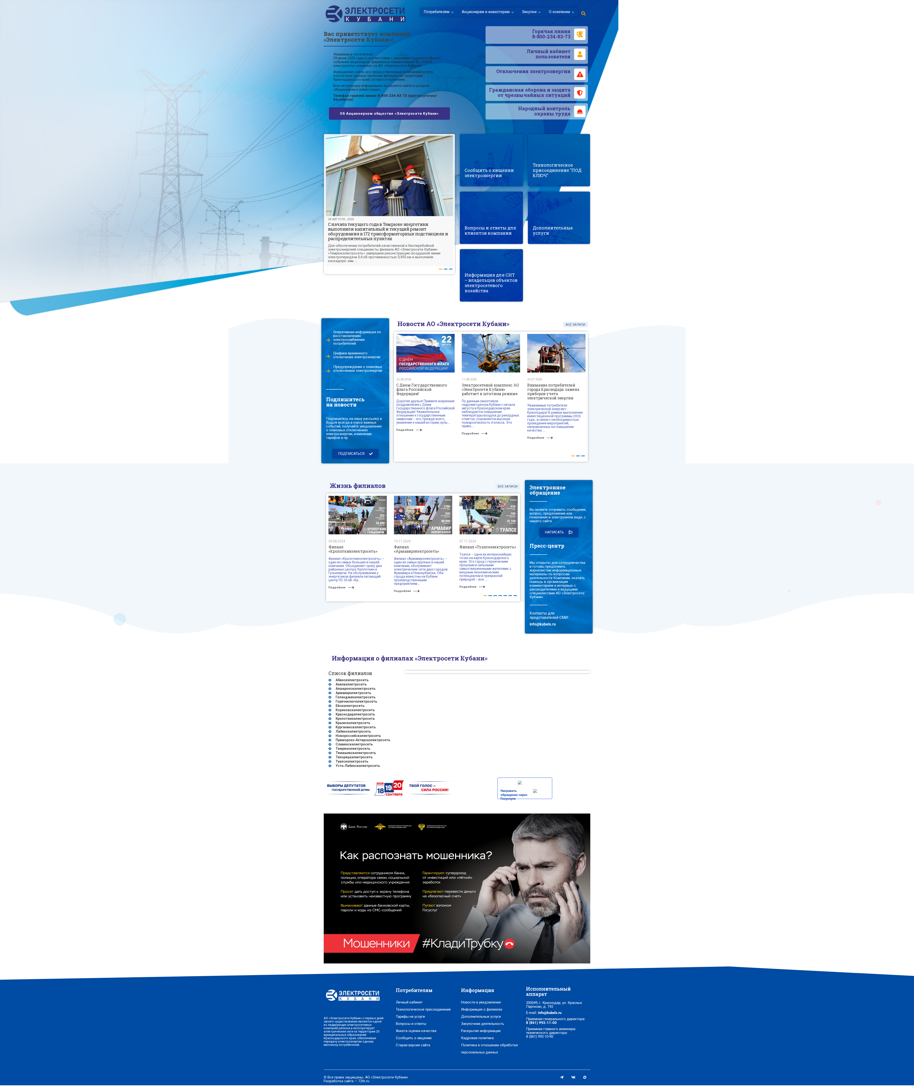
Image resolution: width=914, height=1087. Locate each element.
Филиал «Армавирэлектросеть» (416, 549)
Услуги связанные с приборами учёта (551, 223)
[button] (355, 454)
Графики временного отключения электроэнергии (356, 355)
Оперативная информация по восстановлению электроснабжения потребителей (357, 338)
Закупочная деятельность (482, 1024)
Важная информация (553, 231)
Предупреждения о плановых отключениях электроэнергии (357, 369)
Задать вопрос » (478, 222)
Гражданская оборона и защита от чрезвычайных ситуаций (530, 92)
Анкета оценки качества (416, 1031)
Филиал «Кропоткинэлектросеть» (352, 549)
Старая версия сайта (413, 1045)
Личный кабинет (409, 1002)
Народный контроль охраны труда (544, 111)
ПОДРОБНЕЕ (481, 234)
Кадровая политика (477, 1038)
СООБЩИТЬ (481, 176)
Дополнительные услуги (481, 1016)
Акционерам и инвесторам (486, 12)
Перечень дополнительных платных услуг (557, 213)
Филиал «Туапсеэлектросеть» (487, 546)
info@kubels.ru (543, 624)
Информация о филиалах (481, 1009)
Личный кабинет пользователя (549, 54)
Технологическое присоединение (423, 1009)
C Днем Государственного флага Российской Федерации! (421, 389)
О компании (559, 12)
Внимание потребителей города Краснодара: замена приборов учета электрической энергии (553, 391)
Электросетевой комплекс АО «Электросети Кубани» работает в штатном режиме (490, 389)
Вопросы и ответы (411, 1024)
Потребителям (436, 12)
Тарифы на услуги (410, 1016)
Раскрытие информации (481, 1031)
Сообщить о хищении (414, 1038)
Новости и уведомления (481, 1002)
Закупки (529, 12)
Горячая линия (551, 34)
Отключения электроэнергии (533, 71)
